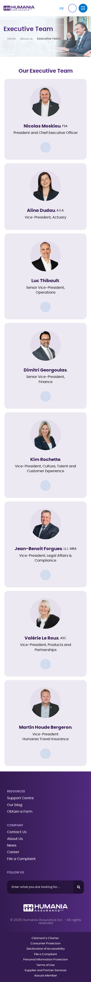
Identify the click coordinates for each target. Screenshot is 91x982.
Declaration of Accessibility (46, 948)
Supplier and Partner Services (45, 970)
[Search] (78, 887)
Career (13, 852)
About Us (15, 839)
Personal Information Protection (45, 959)
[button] (72, 8)
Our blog (14, 805)
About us (26, 38)
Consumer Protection (45, 943)
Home (11, 38)
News (11, 845)
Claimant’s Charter (45, 938)
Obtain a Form (19, 811)
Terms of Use (45, 965)
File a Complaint (21, 859)
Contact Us (17, 832)
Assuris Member (45, 975)
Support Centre (20, 798)
